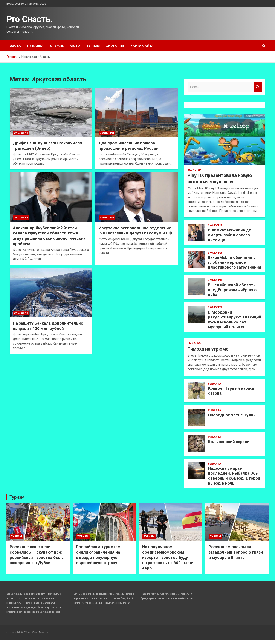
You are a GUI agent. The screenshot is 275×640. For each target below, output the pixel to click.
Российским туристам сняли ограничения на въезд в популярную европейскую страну (98, 554)
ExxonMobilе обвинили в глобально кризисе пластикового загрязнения (234, 262)
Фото (75, 46)
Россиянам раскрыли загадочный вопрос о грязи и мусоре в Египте (236, 552)
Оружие (57, 46)
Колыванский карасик (230, 441)
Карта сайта (142, 46)
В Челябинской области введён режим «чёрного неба (232, 289)
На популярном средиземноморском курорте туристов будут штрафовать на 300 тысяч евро (168, 557)
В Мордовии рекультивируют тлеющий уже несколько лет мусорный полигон (234, 319)
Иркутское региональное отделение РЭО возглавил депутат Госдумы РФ (135, 230)
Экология (115, 46)
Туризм (93, 46)
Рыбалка (35, 46)
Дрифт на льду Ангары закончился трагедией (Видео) (47, 145)
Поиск (258, 87)
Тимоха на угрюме (208, 349)
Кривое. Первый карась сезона (231, 391)
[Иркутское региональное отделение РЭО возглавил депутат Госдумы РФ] (136, 197)
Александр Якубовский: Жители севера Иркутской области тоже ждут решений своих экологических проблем (49, 235)
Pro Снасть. (29, 19)
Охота (15, 46)
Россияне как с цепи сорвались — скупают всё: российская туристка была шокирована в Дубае (37, 554)
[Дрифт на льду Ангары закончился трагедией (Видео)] (51, 112)
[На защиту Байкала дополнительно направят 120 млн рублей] (51, 293)
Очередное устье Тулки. (232, 414)
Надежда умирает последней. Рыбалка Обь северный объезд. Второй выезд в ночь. (234, 475)
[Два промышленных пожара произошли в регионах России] (136, 112)
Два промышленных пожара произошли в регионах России (129, 145)
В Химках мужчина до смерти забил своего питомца (229, 235)
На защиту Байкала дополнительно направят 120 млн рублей (48, 326)
